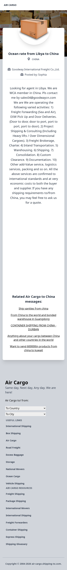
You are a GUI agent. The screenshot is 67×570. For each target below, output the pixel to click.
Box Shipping (13, 433)
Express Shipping (15, 536)
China (35, 59)
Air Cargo (10, 5)
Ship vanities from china (33, 308)
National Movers (15, 469)
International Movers (18, 508)
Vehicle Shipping (15, 483)
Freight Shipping (15, 493)
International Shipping (18, 426)
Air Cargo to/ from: (16, 400)
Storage (10, 461)
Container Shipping (16, 529)
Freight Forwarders (16, 522)
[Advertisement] (33, 254)
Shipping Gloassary (16, 544)
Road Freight (13, 447)
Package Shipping (16, 501)
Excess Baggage (15, 454)
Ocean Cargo (13, 476)
